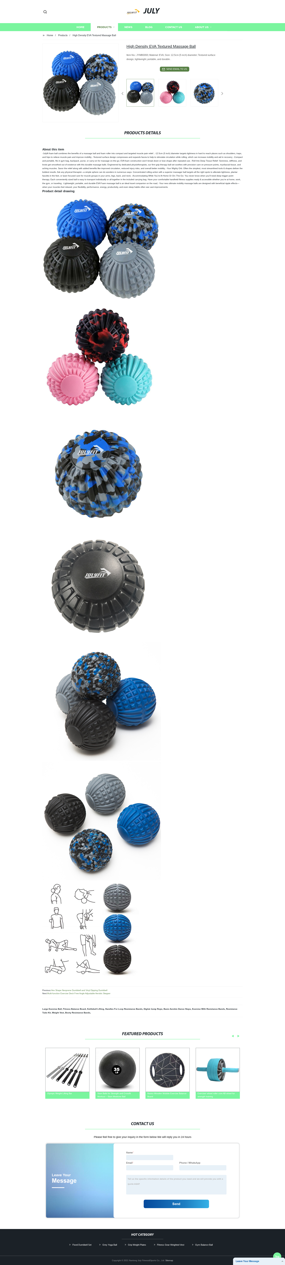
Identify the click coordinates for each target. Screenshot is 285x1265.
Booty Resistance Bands (77, 1012)
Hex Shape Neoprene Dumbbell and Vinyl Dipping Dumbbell (79, 990)
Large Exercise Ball (52, 1009)
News (128, 27)
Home (80, 27)
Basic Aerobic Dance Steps (177, 1009)
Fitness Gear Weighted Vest (170, 1245)
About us (202, 27)
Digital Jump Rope (153, 1009)
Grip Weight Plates (137, 1245)
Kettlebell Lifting (95, 1009)
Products (104, 27)
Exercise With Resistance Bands (208, 1009)
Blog (148, 27)
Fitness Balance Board (74, 1009)
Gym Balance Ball (204, 1245)
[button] (45, 12)
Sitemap (169, 1260)
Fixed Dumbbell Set (81, 1245)
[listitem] (142, 92)
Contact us (173, 27)
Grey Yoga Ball (109, 1245)
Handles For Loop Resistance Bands (123, 1009)
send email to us (176, 69)
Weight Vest (58, 1012)
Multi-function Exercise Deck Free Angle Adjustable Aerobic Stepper (78, 993)
